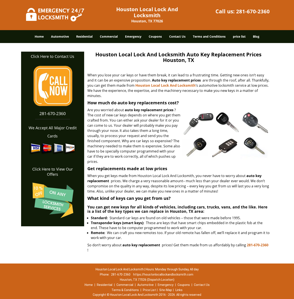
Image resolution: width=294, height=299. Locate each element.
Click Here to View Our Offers (52, 171)
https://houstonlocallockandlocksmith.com (163, 274)
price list (239, 36)
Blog (256, 36)
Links (179, 290)
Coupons (155, 36)
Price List (149, 290)
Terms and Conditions (209, 36)
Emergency (133, 36)
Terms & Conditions (125, 290)
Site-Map (165, 290)
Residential (84, 36)
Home (39, 36)
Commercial (109, 36)
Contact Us (177, 36)
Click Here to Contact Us (52, 56)
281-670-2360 (253, 11)
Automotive (60, 36)
